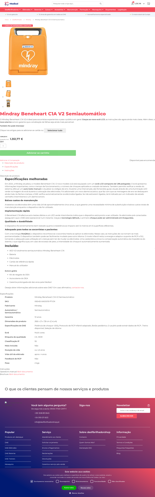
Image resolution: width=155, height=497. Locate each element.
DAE (6, 442)
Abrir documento (25, 372)
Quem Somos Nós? (87, 442)
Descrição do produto (14, 163)
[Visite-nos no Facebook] (81, 410)
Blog (118, 453)
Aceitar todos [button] (69, 488)
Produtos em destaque (14, 437)
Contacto (83, 437)
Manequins (9, 464)
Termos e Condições (125, 442)
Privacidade (121, 437)
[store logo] (11, 3)
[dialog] (77, 482)
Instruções (9, 170)
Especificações (11, 167)
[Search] (100, 3)
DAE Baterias (10, 453)
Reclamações (47, 453)
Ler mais (102, 477)
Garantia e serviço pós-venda (53, 464)
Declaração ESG (85, 448)
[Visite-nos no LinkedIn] (88, 410)
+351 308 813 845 (42, 413)
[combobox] (77, 3)
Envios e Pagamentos (50, 448)
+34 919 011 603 (41, 417)
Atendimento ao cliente (51, 437)
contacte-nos (78, 288)
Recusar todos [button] (86, 488)
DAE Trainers (10, 459)
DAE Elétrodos (10, 448)
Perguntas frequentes (125, 448)
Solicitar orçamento (50, 442)
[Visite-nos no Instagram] (94, 410)
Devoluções (46, 459)
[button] (77, 493)
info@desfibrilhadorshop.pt (47, 422)
